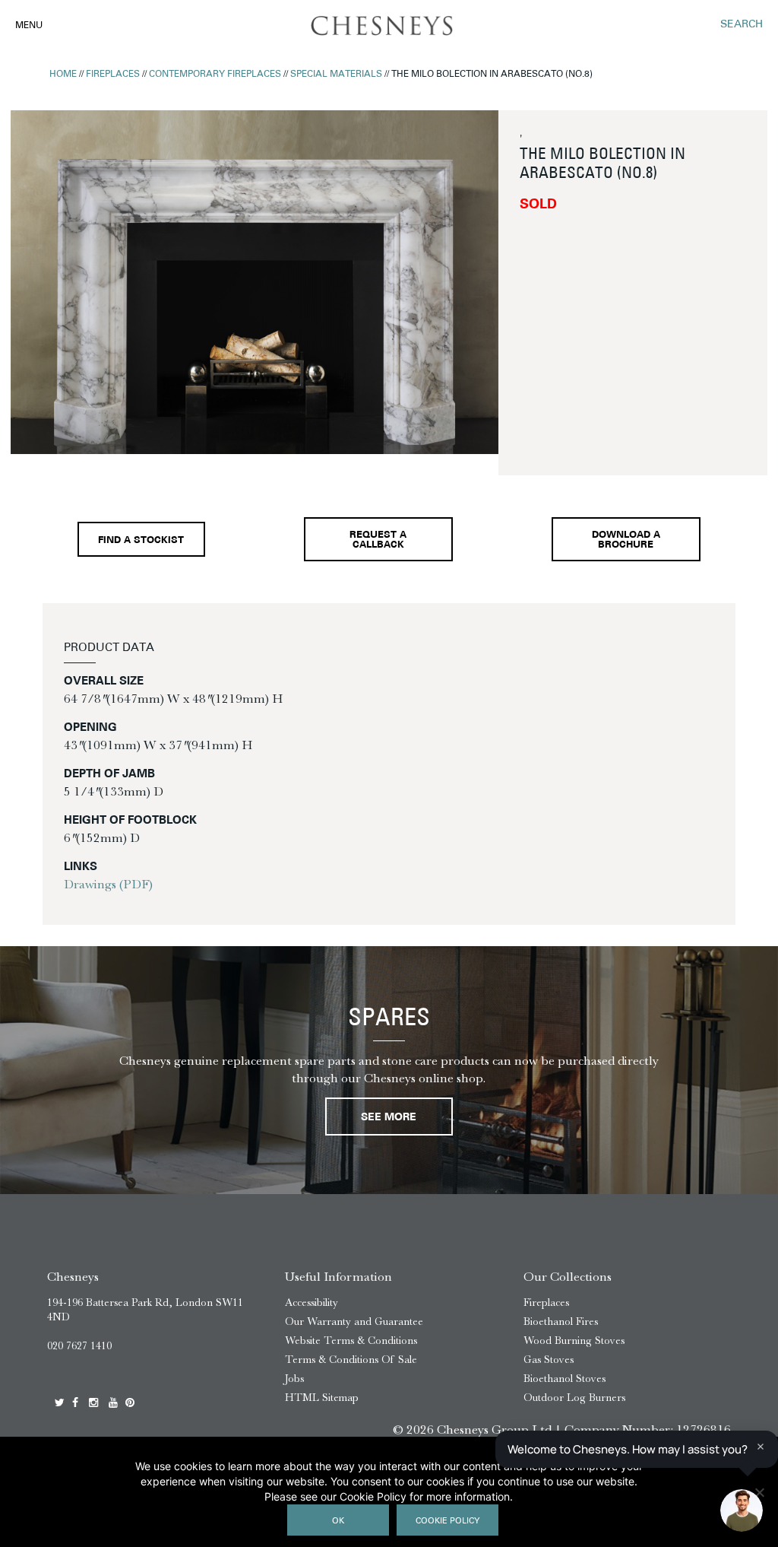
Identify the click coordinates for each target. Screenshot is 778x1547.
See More (388, 1117)
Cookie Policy (447, 1521)
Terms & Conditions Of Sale (351, 1359)
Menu (29, 25)
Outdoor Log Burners (574, 1397)
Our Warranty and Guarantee (354, 1321)
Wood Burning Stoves (574, 1340)
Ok (338, 1521)
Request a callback (377, 540)
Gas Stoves (548, 1359)
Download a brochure (626, 540)
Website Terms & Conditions (351, 1340)
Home (63, 74)
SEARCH (741, 24)
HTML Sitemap (322, 1397)
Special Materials (336, 74)
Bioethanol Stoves (564, 1378)
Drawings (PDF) (108, 883)
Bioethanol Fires (560, 1321)
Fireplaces (113, 74)
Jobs (294, 1378)
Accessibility (311, 1302)
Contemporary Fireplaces (215, 74)
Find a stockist (141, 540)
